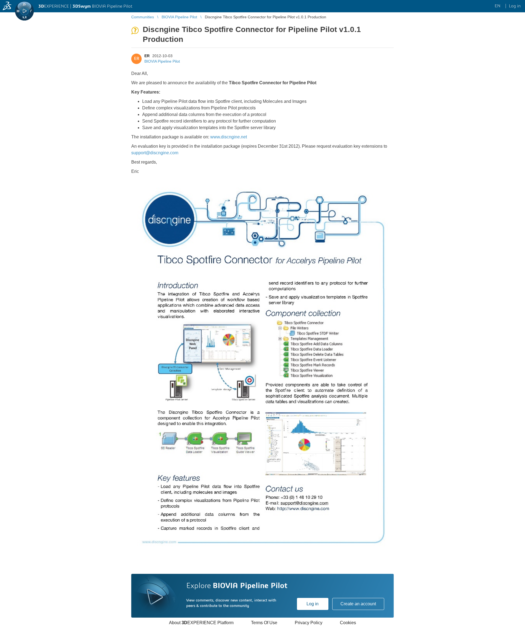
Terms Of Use (264, 622)
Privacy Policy (308, 622)
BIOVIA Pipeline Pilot (162, 61)
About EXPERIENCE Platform (201, 622)
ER (147, 56)
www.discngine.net (228, 137)
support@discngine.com (154, 152)
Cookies (348, 622)
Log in (313, 603)
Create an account (358, 603)
